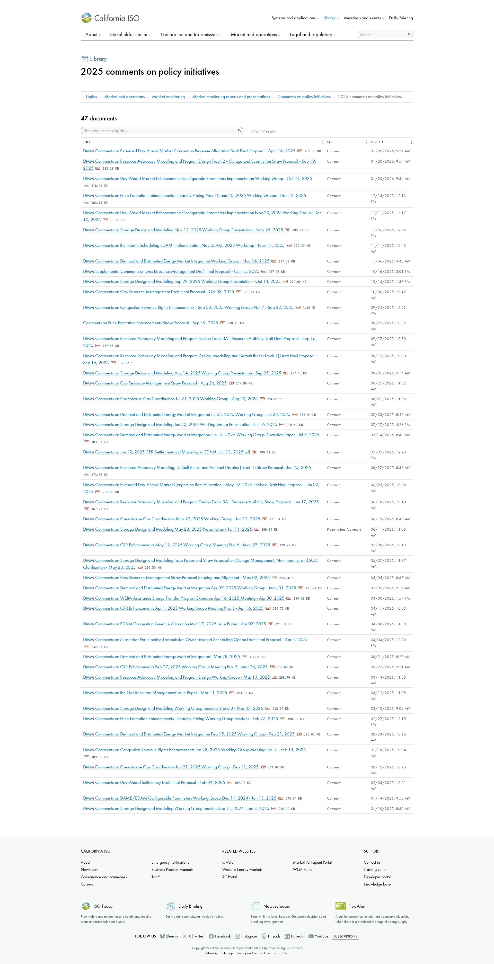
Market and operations (124, 96)
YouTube (322, 936)
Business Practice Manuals (172, 869)
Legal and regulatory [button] (311, 34)
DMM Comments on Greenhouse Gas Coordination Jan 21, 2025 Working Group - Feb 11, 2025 (171, 767)
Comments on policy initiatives (304, 96)
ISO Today (103, 906)
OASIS (227, 862)
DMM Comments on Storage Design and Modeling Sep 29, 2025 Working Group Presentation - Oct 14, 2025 (182, 281)
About (85, 862)
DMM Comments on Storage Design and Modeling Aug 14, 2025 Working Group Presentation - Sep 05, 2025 (182, 373)
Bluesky (172, 936)
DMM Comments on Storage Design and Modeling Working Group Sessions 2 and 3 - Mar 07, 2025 (173, 708)
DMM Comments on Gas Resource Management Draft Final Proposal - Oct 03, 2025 (159, 291)
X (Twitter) (197, 936)
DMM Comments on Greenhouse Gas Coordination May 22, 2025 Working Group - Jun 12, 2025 (172, 519)
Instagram (249, 936)
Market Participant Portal (312, 862)
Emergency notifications (170, 862)
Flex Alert (356, 906)
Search (239, 131)
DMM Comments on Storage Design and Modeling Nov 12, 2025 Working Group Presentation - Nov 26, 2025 (183, 230)
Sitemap (227, 953)
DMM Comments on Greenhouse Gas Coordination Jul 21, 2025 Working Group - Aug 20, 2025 (171, 398)
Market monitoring (168, 96)
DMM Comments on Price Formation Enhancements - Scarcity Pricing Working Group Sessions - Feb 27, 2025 (181, 718)
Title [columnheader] (87, 142)
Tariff (156, 876)
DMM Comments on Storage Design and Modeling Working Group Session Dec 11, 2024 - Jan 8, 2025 (176, 808)
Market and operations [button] (254, 34)
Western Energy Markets (242, 869)
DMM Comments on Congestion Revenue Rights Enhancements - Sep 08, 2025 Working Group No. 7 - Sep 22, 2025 (189, 307)
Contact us (372, 862)
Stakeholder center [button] (129, 34)
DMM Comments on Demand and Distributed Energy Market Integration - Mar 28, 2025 (162, 656)
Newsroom (90, 869)
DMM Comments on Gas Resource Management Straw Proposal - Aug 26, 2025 (155, 383)
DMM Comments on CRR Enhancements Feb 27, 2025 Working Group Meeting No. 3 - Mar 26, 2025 (176, 667)
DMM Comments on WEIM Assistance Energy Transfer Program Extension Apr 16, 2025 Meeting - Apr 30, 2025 (184, 598)
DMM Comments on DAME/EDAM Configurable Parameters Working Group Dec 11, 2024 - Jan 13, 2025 (180, 798)
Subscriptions (345, 936)
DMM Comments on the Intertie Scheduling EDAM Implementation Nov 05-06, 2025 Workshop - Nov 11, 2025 (184, 245)
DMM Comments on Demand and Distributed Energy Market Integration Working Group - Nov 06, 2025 (176, 261)
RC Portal (229, 876)
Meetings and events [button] (362, 18)
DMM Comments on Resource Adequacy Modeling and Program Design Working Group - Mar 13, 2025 (177, 677)
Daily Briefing (401, 18)
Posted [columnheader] (377, 142)
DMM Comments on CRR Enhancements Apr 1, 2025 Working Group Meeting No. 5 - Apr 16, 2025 (173, 608)
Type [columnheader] (330, 142)
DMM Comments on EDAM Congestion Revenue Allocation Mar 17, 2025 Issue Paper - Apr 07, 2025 (175, 624)
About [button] (91, 34)
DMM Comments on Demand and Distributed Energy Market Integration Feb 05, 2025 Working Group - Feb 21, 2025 (189, 734)
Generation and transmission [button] (189, 34)
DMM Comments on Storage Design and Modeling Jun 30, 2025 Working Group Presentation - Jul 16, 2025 (180, 424)
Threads (274, 936)
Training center (376, 869)
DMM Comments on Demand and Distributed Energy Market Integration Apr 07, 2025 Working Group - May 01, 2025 (190, 588)
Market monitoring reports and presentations (231, 96)
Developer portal (377, 876)
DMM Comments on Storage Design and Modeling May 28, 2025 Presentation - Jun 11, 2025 (168, 529)
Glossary (211, 953)
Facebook (223, 936)
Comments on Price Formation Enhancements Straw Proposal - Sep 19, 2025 (151, 323)
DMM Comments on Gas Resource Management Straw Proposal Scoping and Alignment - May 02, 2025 (177, 577)
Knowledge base (377, 884)
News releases (276, 906)
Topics (91, 96)
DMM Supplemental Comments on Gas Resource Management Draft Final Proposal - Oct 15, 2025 (171, 271)
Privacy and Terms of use (254, 953)
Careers (87, 884)
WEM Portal (302, 869)
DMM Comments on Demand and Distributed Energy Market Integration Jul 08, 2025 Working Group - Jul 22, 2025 (187, 414)
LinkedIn (297, 936)
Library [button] (330, 18)
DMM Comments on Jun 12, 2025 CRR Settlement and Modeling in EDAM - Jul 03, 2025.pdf (167, 452)
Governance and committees (104, 876)
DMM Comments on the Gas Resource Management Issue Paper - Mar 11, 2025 (155, 692)
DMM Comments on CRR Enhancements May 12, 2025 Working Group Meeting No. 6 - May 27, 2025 (177, 545)
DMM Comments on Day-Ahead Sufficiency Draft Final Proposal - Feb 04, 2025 (154, 782)
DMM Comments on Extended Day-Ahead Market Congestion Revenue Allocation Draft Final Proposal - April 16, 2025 (189, 151)
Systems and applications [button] (293, 18)
